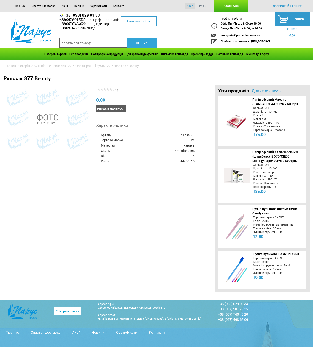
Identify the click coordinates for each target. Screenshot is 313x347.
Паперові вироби (55, 54)
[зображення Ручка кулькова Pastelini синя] (233, 269)
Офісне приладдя (202, 54)
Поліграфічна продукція (107, 54)
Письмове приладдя (174, 54)
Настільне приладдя (229, 54)
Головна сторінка (20, 66)
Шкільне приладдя (52, 66)
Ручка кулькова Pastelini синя (276, 254)
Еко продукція (78, 54)
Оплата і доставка (43, 6)
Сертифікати (98, 6)
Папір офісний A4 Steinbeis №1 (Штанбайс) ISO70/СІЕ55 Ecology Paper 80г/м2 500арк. (275, 156)
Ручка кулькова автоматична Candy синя (275, 211)
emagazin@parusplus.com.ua (240, 35)
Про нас (20, 6)
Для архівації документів (142, 54)
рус (202, 6)
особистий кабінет (287, 6)
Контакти (119, 6)
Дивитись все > (266, 91)
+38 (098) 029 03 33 (82, 15)
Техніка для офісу (257, 54)
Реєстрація (231, 6)
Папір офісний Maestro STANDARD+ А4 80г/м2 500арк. (275, 101)
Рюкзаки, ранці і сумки (89, 66)
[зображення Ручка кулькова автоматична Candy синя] (233, 226)
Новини (79, 6)
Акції (65, 6)
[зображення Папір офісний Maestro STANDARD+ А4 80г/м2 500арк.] (233, 120)
